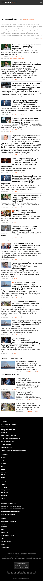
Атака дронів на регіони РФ (10, 512)
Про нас (4, 421)
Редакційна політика (8, 441)
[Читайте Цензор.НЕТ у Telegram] (15, 572)
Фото (2, 466)
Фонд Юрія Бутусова (8, 430)
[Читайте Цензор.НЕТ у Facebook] (9, 572)
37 (23, 317)
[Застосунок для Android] (28, 572)
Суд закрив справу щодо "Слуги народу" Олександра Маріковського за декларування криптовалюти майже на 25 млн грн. (21, 110)
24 (23, 191)
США (2, 538)
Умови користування (8, 435)
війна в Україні (6, 541)
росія (3, 524)
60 (23, 172)
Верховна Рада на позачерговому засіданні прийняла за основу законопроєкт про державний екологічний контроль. (21, 218)
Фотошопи (4, 472)
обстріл (3, 518)
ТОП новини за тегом (10, 375)
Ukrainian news (6, 447)
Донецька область (7, 535)
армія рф (4, 527)
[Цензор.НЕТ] (9, 3)
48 (23, 238)
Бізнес (3, 481)
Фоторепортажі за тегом (12, 358)
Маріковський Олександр (12, 19)
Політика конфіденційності (10, 438)
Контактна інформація (8, 424)
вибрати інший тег (28, 19)
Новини (3, 457)
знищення (4, 532)
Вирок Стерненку (15, 240)
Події (2, 460)
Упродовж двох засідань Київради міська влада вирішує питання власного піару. (18, 169)
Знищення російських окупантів (12, 509)
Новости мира (6, 444)
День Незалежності (8, 515)
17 (23, 259)
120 (24, 278)
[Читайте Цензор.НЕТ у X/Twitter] (12, 572)
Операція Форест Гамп (8, 503)
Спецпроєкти (5, 490)
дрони (3, 530)
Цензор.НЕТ (5, 454)
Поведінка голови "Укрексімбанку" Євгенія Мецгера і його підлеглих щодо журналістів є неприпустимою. (20, 204)
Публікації (4, 493)
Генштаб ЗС (5, 547)
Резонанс (4, 463)
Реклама (4, 433)
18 (23, 79)
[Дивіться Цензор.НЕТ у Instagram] (25, 572)
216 (24, 353)
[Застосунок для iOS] (31, 572)
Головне (4, 487)
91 (23, 297)
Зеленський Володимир (9, 521)
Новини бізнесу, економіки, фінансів (13, 450)
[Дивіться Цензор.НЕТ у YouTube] (18, 572)
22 (23, 334)
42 (23, 56)
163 (24, 97)
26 (23, 114)
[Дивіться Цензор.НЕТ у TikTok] (21, 572)
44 (23, 207)
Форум (3, 478)
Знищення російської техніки (11, 506)
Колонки (4, 496)
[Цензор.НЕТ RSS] (34, 572)
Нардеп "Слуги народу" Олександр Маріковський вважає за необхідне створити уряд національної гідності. (19, 52)
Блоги (3, 475)
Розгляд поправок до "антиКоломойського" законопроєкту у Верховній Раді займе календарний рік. (20, 349)
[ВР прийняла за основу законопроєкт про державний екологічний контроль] (6, 213)
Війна (11, 131)
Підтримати (5, 427)
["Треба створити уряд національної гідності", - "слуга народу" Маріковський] (6, 47)
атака (3, 544)
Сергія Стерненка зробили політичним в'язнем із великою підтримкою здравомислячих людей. (21, 234)
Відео (3, 469)
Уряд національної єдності (17, 58)
